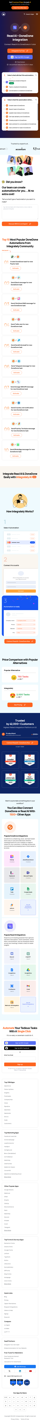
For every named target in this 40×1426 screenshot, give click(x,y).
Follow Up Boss (8, 1089)
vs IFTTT (7, 1332)
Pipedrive (7, 1106)
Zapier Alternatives (10, 1303)
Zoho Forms (8, 1281)
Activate (15, 268)
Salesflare (7, 1110)
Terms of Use (22, 1070)
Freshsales (7, 1096)
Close (6, 1103)
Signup (6, 1314)
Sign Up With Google (22, 57)
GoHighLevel (8, 1150)
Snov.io (6, 1116)
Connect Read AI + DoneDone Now (18, 641)
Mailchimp (7, 1160)
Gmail (6, 1196)
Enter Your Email (8, 1055)
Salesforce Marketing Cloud (12, 1174)
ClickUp (6, 1203)
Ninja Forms (7, 1274)
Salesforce (7, 1086)
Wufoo (6, 1260)
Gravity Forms (8, 1247)
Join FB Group (21, 1366)
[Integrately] (4, 14)
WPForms (7, 1270)
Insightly (6, 1093)
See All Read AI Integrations (28, 1003)
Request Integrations (10, 1307)
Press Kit (7, 1317)
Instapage (7, 1277)
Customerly (7, 1123)
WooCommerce (9, 1207)
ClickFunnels (8, 1163)
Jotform (6, 1253)
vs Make (6, 1328)
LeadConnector (9, 1143)
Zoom (6, 1224)
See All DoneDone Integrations (28, 906)
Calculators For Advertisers (12, 1362)
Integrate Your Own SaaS (11, 1345)
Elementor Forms (9, 1243)
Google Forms (8, 1250)
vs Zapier (7, 1325)
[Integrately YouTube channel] (30, 1371)
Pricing (6, 1300)
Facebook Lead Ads (10, 1136)
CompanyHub (8, 1099)
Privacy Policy (15, 1419)
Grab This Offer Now (20, 8)
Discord (6, 1217)
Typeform (7, 1257)
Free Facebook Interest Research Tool (11, 1357)
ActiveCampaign (9, 1140)
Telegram (7, 1227)
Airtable (6, 1220)
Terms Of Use (25, 1419)
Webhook (7, 1193)
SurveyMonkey (8, 1267)
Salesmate (7, 1113)
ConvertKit (7, 1170)
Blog (5, 1297)
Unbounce (7, 1264)
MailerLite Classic (9, 1167)
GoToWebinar (8, 1157)
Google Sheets (8, 1190)
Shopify (6, 1200)
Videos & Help (8, 1310)
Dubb (6, 1120)
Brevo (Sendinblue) (10, 1153)
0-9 (6, 1397)
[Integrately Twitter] (9, 1371)
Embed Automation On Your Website (15, 1348)
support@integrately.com (14, 1376)
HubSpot (7, 1146)
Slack (5, 1210)
